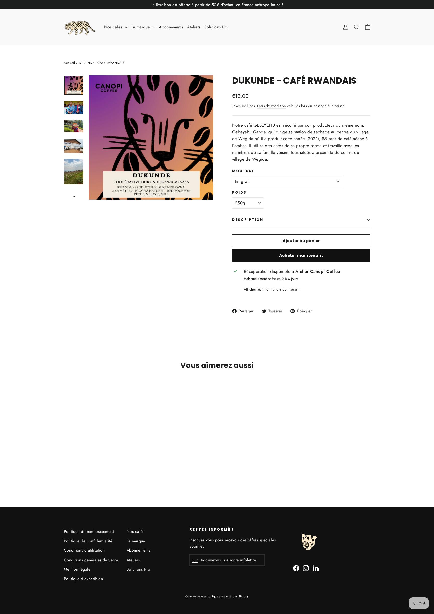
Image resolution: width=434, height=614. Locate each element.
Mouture (243, 171)
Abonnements (171, 27)
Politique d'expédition (83, 579)
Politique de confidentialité (88, 541)
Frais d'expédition (271, 105)
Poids (239, 193)
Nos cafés (113, 27)
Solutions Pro (216, 27)
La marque (141, 27)
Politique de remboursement (89, 531)
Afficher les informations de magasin (272, 289)
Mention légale (77, 569)
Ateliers (193, 27)
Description (247, 219)
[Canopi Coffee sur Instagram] (306, 567)
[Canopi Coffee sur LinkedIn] (316, 567)
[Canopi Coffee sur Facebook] (296, 567)
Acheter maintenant (301, 255)
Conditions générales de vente (91, 560)
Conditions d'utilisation (84, 550)
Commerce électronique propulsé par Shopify (217, 596)
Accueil (69, 62)
